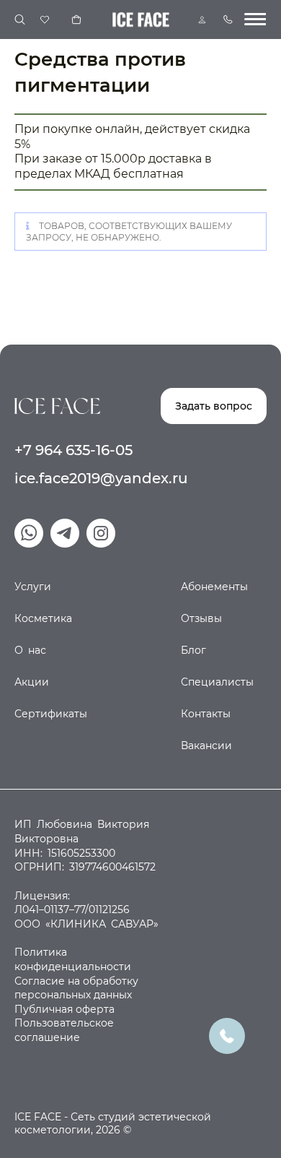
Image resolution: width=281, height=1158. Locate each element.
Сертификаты (50, 713)
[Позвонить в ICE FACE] (227, 1035)
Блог (193, 650)
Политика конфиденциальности (72, 959)
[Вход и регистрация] (202, 20)
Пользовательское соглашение (64, 1030)
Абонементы (214, 586)
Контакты (206, 713)
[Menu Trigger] (255, 19)
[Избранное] (44, 19)
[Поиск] (19, 19)
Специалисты (217, 681)
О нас (30, 650)
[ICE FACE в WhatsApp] (28, 533)
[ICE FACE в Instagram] (100, 533)
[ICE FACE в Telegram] (64, 533)
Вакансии (206, 745)
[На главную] (57, 405)
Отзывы (201, 618)
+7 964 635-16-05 (73, 450)
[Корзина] (76, 19)
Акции (31, 681)
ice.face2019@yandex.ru (101, 478)
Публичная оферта (64, 1009)
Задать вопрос (213, 405)
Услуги (32, 586)
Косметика (43, 618)
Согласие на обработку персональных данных (76, 988)
